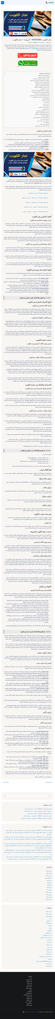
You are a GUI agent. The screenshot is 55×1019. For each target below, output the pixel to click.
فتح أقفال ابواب (45, 99)
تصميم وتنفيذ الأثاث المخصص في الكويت (39, 90)
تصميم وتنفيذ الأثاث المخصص (41, 112)
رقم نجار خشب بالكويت (43, 107)
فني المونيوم (48, 933)
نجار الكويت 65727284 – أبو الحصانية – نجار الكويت (36, 202)
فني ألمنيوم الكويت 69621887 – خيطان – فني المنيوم (39, 813)
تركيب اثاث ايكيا (45, 100)
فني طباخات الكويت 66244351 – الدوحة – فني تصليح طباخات (37, 811)
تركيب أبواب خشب (44, 119)
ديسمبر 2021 (48, 899)
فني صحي (49, 947)
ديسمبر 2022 (48, 892)
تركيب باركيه (48, 911)
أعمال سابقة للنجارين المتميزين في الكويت (39, 80)
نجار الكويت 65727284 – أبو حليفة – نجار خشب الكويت (36, 207)
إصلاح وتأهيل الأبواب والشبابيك (41, 114)
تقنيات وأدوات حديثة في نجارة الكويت (40, 97)
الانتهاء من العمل (44, 116)
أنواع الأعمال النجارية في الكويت (42, 83)
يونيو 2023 (49, 882)
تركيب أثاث (46, 122)
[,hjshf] (26, 1012)
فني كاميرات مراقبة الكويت (45, 956)
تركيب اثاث (46, 102)
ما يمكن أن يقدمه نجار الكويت (41, 126)
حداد (50, 918)
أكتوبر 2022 (48, 897)
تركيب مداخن (48, 914)
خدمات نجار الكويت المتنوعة (42, 110)
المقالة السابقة (49, 782)
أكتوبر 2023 (48, 873)
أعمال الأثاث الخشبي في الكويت (41, 85)
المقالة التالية (5, 782)
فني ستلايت (48, 944)
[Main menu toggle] (2, 2)
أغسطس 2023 (48, 878)
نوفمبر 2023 (48, 871)
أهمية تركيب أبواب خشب (42, 121)
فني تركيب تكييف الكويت (45, 937)
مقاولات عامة (48, 963)
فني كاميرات (48, 954)
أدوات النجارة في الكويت (43, 75)
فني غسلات (48, 951)
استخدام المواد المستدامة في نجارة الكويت (39, 95)
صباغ (50, 928)
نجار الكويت (48, 42)
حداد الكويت (48, 921)
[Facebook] (23, 1012)
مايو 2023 (49, 885)
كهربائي (49, 959)
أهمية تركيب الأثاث (44, 124)
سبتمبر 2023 (48, 875)
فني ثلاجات (48, 942)
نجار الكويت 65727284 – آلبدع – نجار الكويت (38, 193)
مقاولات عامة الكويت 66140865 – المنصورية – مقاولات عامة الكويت (36, 818)
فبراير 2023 (48, 890)
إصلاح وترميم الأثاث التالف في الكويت (40, 92)
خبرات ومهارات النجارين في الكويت (40, 78)
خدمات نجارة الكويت (44, 89)
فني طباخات (48, 949)
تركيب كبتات (45, 105)
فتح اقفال (49, 930)
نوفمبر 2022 (48, 894)
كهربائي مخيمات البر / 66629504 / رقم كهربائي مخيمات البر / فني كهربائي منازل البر (26, 859)
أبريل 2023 (49, 887)
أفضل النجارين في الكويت (43, 77)
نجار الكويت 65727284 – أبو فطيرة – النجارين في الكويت (35, 211)
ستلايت (49, 925)
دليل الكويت (48, 923)
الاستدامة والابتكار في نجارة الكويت (41, 94)
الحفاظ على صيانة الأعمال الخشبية (40, 117)
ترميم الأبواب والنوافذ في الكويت (41, 87)
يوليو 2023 (49, 880)
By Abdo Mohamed (32, 1012)
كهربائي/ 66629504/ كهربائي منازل (43, 961)
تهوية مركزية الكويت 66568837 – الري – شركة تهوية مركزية (38, 809)
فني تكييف (49, 940)
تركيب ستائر (45, 104)
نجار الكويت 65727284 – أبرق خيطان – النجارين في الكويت (35, 198)
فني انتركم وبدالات (47, 935)
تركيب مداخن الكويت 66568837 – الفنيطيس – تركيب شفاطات (37, 816)
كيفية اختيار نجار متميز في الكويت (42, 82)
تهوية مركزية (48, 916)
